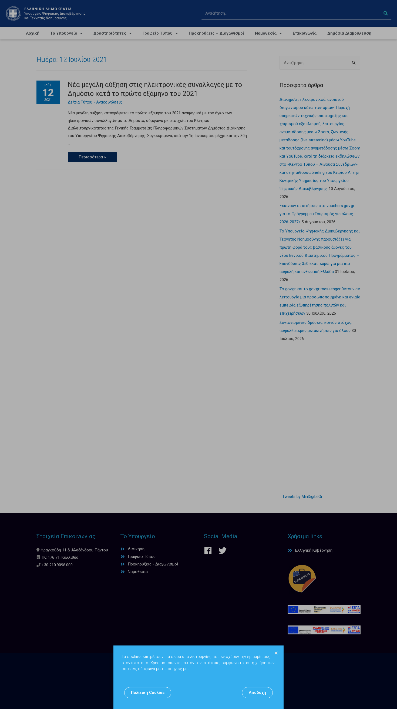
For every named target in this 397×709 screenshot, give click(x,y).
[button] (147, 692)
